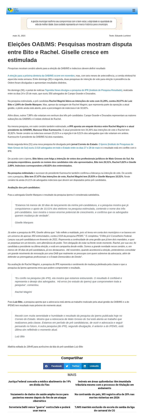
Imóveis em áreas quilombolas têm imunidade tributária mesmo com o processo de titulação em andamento (104, 385)
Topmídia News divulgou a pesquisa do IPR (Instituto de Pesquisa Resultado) (83, 90)
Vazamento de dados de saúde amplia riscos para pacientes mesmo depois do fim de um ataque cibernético (39, 397)
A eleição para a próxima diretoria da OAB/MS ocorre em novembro (41, 76)
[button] (133, 10)
